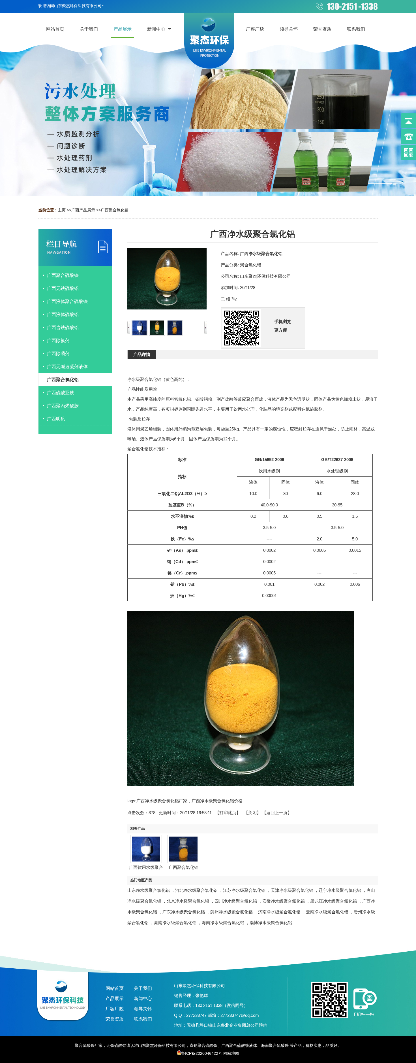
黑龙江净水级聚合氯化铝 (333, 901)
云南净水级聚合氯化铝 (327, 911)
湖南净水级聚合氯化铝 (175, 922)
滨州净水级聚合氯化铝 (231, 911)
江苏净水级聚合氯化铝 (244, 890)
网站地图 (231, 1053)
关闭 (252, 812)
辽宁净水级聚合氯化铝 (340, 890)
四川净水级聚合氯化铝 (236, 901)
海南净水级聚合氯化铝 (223, 922)
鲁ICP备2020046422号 (201, 1053)
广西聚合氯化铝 (114, 210)
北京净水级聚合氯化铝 (188, 901)
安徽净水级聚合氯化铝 (283, 901)
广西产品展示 (83, 210)
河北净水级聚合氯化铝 (196, 890)
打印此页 (227, 812)
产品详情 (141, 354)
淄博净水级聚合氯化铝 (271, 922)
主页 (62, 210)
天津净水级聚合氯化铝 (292, 890)
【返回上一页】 (277, 812)
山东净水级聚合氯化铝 (148, 890)
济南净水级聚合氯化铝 (279, 911)
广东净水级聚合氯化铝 (183, 911)
